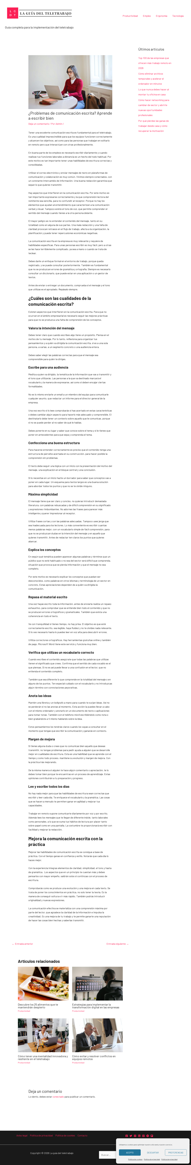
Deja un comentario (38, 123)
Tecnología (178, 15)
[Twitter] (131, 1136)
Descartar (153, 1152)
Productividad (130, 15)
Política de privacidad (152, 1159)
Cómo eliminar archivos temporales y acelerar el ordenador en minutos (151, 78)
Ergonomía (161, 15)
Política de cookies (135, 1159)
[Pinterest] (143, 1136)
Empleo (147, 15)
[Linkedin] (139, 1136)
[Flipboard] (152, 1136)
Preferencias (175, 1152)
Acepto (130, 1152)
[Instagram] (135, 1136)
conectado (58, 1096)
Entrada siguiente (118, 943)
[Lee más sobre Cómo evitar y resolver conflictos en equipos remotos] (97, 1034)
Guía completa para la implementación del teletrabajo (39, 27)
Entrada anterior (22, 943)
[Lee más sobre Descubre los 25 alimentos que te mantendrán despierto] (43, 983)
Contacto (82, 1135)
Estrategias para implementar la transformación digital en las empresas (95, 1006)
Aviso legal (21, 1135)
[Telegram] (147, 1136)
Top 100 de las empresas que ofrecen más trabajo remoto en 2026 (154, 63)
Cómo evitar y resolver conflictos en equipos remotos (94, 1057)
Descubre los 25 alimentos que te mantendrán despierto (38, 1006)
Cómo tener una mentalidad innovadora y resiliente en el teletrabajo (43, 1057)
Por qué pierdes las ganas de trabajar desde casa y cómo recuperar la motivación (153, 125)
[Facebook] (126, 1136)
